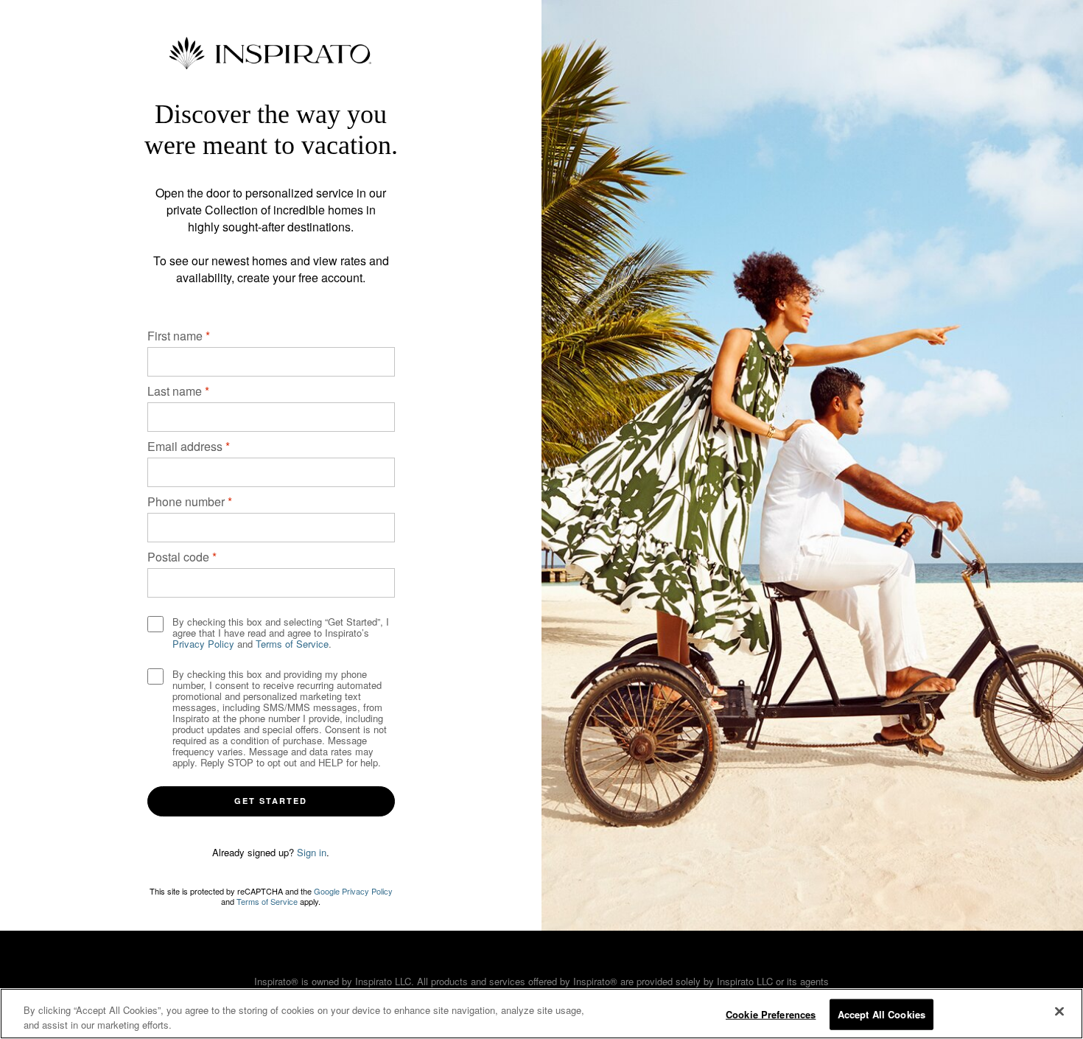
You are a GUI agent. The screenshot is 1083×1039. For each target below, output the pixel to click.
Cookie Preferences (771, 1014)
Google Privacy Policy (353, 891)
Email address (184, 446)
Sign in (311, 852)
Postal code (178, 556)
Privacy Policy (203, 644)
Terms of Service (292, 644)
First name (175, 335)
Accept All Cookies (881, 1014)
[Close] (1059, 1012)
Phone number (186, 501)
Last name (174, 390)
